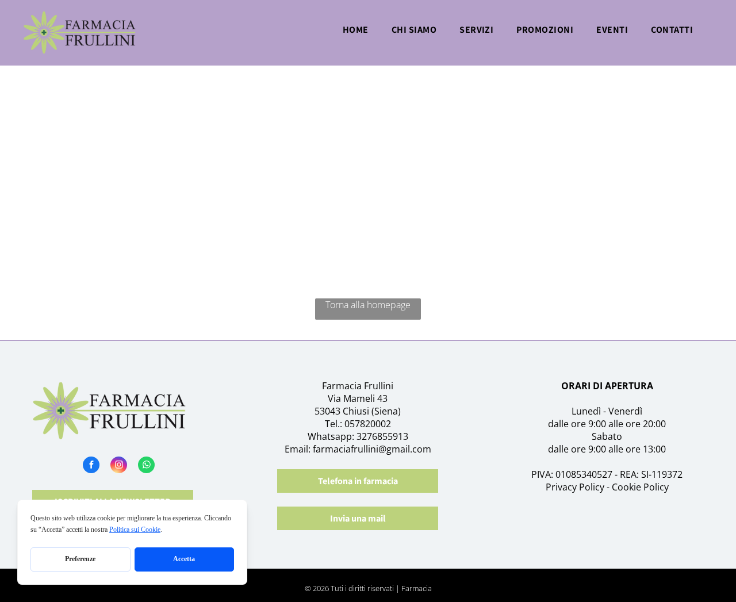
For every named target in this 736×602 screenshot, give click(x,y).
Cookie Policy (640, 487)
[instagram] (118, 466)
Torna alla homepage (368, 304)
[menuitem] (355, 33)
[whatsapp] (146, 466)
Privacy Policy (575, 487)
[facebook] (91, 466)
